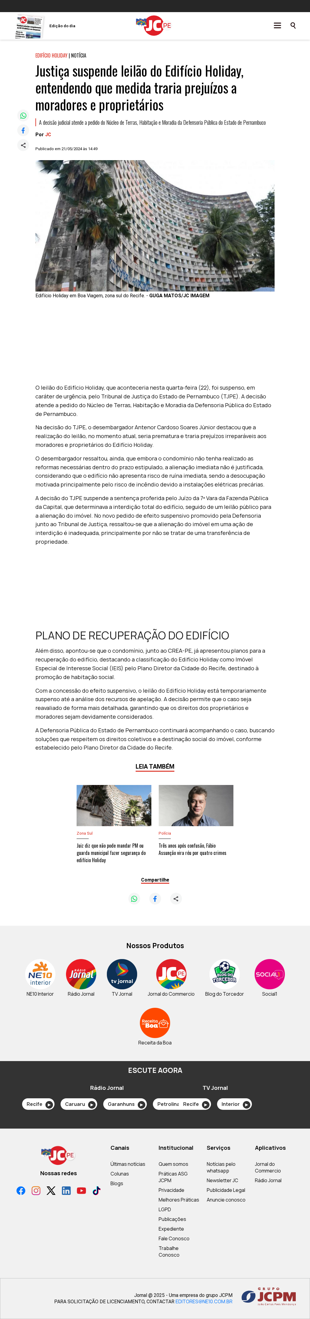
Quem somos (173, 1164)
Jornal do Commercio (268, 1167)
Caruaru (79, 1104)
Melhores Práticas (179, 1199)
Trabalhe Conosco (169, 1251)
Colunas (119, 1173)
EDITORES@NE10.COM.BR (204, 1301)
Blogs (116, 1183)
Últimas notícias (127, 1164)
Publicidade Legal (226, 1190)
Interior (235, 1104)
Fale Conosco (174, 1238)
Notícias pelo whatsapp (221, 1167)
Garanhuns (125, 1104)
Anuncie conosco (226, 1199)
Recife (39, 1104)
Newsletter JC (222, 1180)
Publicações (172, 1219)
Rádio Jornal (268, 1180)
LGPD (165, 1209)
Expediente (171, 1228)
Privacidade (171, 1190)
